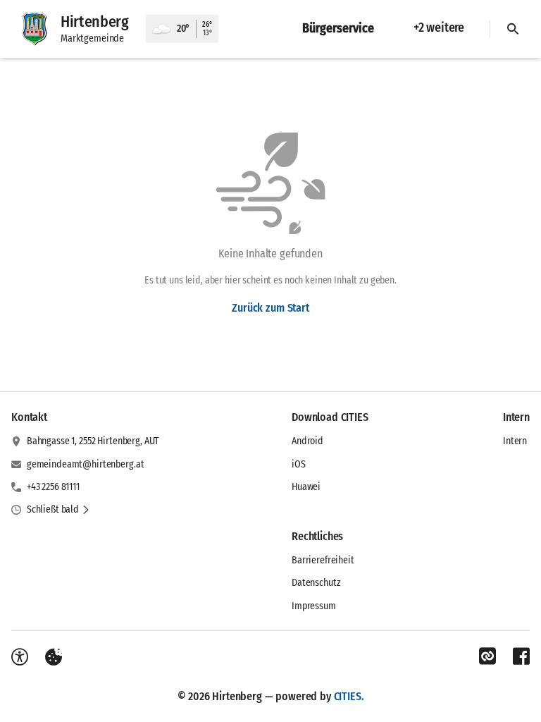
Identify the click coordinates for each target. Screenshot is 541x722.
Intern (515, 441)
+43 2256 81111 (53, 487)
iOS (299, 464)
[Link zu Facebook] (521, 656)
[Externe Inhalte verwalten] (53, 657)
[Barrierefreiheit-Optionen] (19, 657)
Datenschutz (316, 583)
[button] (58, 510)
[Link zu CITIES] (487, 656)
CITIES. (349, 696)
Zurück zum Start (270, 307)
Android (307, 441)
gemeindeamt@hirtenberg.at (85, 464)
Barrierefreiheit (323, 560)
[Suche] (513, 29)
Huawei (306, 487)
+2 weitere (438, 27)
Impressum (314, 606)
